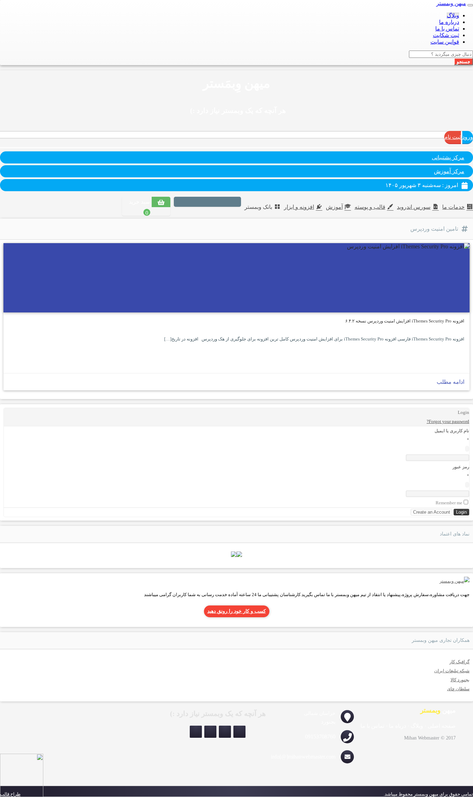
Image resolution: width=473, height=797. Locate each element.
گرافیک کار (459, 661)
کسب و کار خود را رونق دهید (236, 611)
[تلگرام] (196, 732)
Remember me (449, 502)
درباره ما (449, 22)
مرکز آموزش (449, 171)
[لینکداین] (210, 732)
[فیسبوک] (192, 202)
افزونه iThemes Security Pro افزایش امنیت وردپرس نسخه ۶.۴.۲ (404, 321)
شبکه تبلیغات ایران (452, 670)
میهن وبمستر (451, 3)
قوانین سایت (444, 42)
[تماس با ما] (454, 581)
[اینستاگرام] (234, 202)
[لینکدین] (212, 202)
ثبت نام (452, 137)
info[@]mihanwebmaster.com (303, 757)
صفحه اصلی (442, 726)
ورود (467, 137)
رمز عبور (461, 466)
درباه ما (397, 726)
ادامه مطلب (450, 382)
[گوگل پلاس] (183, 202)
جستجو (463, 61)
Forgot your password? (448, 421)
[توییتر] (202, 202)
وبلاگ (453, 15)
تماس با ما (447, 29)
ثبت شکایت (446, 35)
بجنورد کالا (460, 679)
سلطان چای (458, 688)
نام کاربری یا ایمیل (452, 430)
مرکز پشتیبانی (448, 157)
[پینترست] (221, 202)
